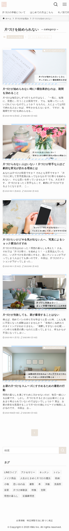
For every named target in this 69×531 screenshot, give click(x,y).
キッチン (44, 472)
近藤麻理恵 (28, 495)
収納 (57, 478)
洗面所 (57, 483)
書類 (31, 483)
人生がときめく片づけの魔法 (35, 478)
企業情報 (20, 520)
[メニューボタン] (64, 4)
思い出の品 (19, 483)
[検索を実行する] (62, 450)
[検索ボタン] (55, 4)
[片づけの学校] (4, 4)
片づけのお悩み (15, 36)
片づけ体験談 (20, 489)
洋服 (47, 483)
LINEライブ (10, 472)
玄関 (43, 489)
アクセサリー (28, 472)
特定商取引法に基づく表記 (40, 520)
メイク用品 (10, 478)
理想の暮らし (11, 495)
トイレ (56, 472)
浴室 (6, 489)
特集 (34, 489)
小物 (6, 483)
